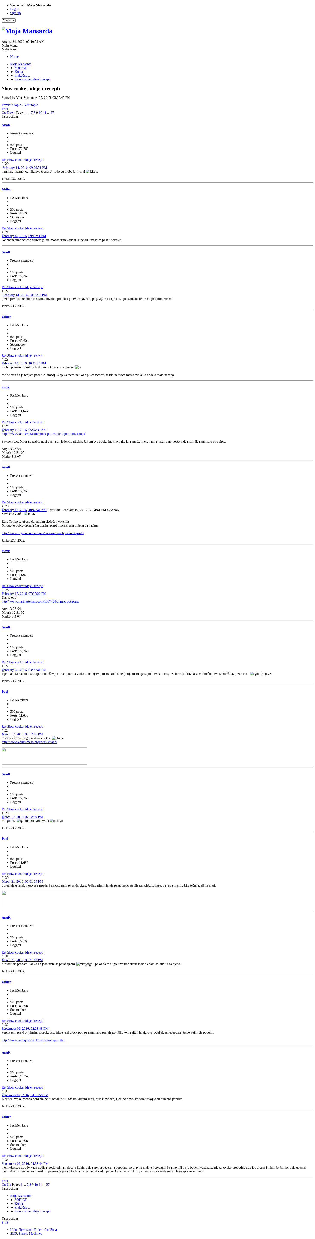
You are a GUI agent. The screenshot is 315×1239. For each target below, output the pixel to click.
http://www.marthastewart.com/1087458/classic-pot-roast (40, 601)
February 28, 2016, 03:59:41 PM (24, 670)
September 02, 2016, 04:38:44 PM (25, 1163)
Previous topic (11, 105)
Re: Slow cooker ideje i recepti (22, 160)
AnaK (6, 125)
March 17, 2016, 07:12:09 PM (22, 817)
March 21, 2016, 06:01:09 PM (22, 881)
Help (13, 1229)
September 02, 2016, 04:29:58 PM (25, 1095)
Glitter (6, 189)
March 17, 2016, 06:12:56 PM (22, 734)
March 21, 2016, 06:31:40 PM (22, 960)
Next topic (31, 105)
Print (5, 109)
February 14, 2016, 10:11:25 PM (24, 363)
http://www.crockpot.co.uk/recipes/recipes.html (33, 1040)
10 (40, 112)
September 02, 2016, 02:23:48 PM (25, 1028)
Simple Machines (30, 1233)
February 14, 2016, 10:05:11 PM (25, 295)
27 (52, 112)
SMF (13, 1233)
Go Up (6, 1184)
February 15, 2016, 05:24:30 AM (24, 430)
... (29, 112)
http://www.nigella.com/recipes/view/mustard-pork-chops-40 (43, 533)
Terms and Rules (30, 1229)
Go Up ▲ (51, 1229)
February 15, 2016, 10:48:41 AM (24, 510)
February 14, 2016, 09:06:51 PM (25, 167)
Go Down (8, 112)
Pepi (5, 691)
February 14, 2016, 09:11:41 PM (24, 236)
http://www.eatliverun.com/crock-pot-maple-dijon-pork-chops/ (44, 434)
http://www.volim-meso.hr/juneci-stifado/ (29, 742)
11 (44, 112)
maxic (6, 387)
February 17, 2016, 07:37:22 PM (24, 593)
